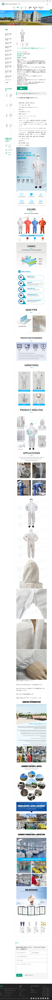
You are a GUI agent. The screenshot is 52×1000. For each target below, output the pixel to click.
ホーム (14, 8)
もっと (10, 100)
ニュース (21, 8)
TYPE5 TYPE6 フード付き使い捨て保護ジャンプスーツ (10, 105)
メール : (1, 992)
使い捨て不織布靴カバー (8, 47)
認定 (20, 993)
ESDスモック (8, 79)
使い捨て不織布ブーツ (8, 51)
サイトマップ (22, 995)
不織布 (6, 82)
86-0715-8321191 (9, 153)
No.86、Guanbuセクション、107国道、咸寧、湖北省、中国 (10, 989)
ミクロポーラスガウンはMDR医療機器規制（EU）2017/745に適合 (10, 125)
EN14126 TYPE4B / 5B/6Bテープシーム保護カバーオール (10, 115)
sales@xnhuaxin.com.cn (8, 992)
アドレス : (2, 988)
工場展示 (29, 8)
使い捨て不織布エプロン (8, 76)
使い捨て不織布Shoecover (47, 993)
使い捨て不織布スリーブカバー (8, 72)
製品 (18, 7)
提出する (19, 975)
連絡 (1, 986)
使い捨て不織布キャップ (8, 55)
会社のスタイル (34, 992)
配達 (20, 988)
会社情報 (32, 990)
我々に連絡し (35, 8)
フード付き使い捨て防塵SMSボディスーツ (10, 95)
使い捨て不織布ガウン (8, 43)
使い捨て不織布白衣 (8, 39)
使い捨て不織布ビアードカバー (8, 67)
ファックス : (2, 995)
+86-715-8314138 (9, 146)
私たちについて (41, 8)
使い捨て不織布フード (8, 59)
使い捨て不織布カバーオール (24, 26)
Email (22, 88)
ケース (26, 8)
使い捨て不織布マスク (8, 63)
